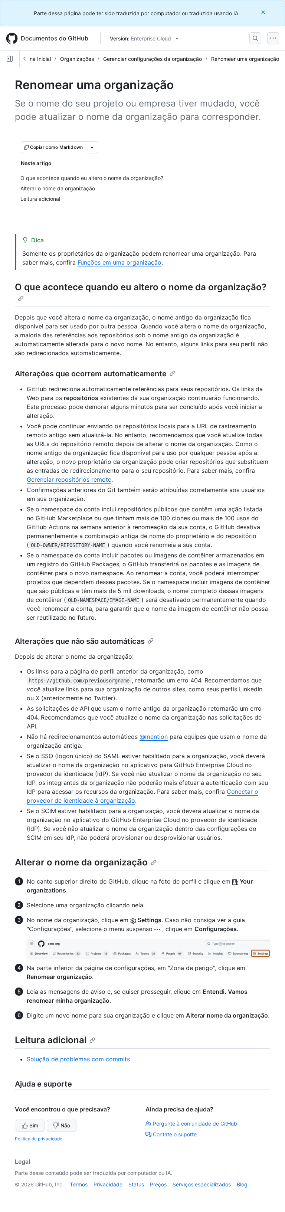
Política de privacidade (38, 1138)
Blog (242, 1184)
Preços (158, 1184)
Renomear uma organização (245, 59)
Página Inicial (35, 59)
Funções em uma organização (119, 262)
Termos (79, 1184)
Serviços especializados (202, 1184)
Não (65, 1125)
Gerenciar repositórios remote (69, 479)
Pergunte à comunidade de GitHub (195, 1123)
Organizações (77, 59)
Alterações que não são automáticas (80, 641)
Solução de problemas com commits (78, 1059)
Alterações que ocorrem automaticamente (91, 373)
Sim (33, 1125)
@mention (154, 736)
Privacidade (108, 1184)
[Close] (264, 12)
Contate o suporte (175, 1134)
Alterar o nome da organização (81, 862)
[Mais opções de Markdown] (92, 147)
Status (136, 1184)
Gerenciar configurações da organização (152, 59)
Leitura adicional (50, 1040)
